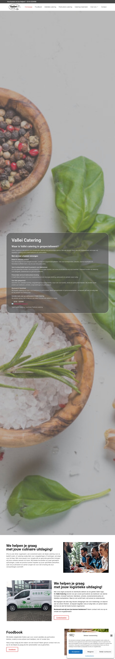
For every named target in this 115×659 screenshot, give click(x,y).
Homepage (28, 7)
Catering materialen (81, 7)
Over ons (93, 7)
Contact (103, 7)
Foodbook (38, 7)
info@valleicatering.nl (20, 304)
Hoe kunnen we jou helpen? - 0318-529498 (21, 2)
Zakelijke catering (50, 7)
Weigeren (90, 652)
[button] (111, 635)
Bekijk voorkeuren (105, 652)
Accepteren (76, 652)
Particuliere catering (65, 7)
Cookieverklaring (89, 655)
